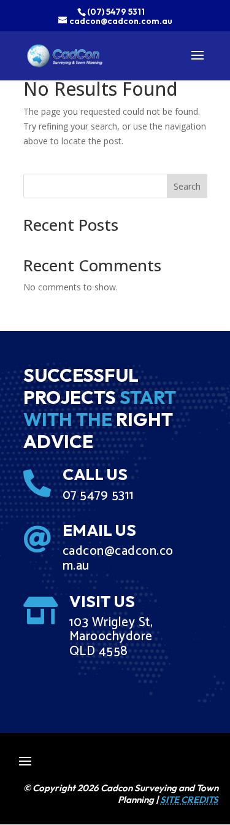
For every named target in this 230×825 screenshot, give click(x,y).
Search (187, 186)
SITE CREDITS (189, 799)
